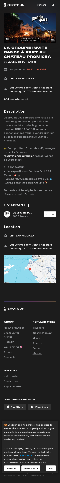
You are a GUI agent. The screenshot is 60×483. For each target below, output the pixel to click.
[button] (50, 214)
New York (38, 327)
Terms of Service (30, 475)
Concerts (9, 357)
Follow (50, 214)
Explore (42, 5)
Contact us (11, 381)
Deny (50, 468)
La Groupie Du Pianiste (22, 61)
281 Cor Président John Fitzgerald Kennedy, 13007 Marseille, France (31, 246)
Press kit (9, 341)
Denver (37, 348)
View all (37, 353)
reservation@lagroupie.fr (20, 156)
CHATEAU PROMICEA (22, 235)
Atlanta (37, 343)
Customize (29, 468)
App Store (17, 407)
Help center (11, 376)
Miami (36, 338)
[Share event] (53, 5)
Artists (8, 352)
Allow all (12, 468)
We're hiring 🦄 (13, 347)
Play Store (41, 407)
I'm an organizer (14, 327)
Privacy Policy (10, 475)
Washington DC (42, 333)
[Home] (14, 5)
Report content (14, 386)
